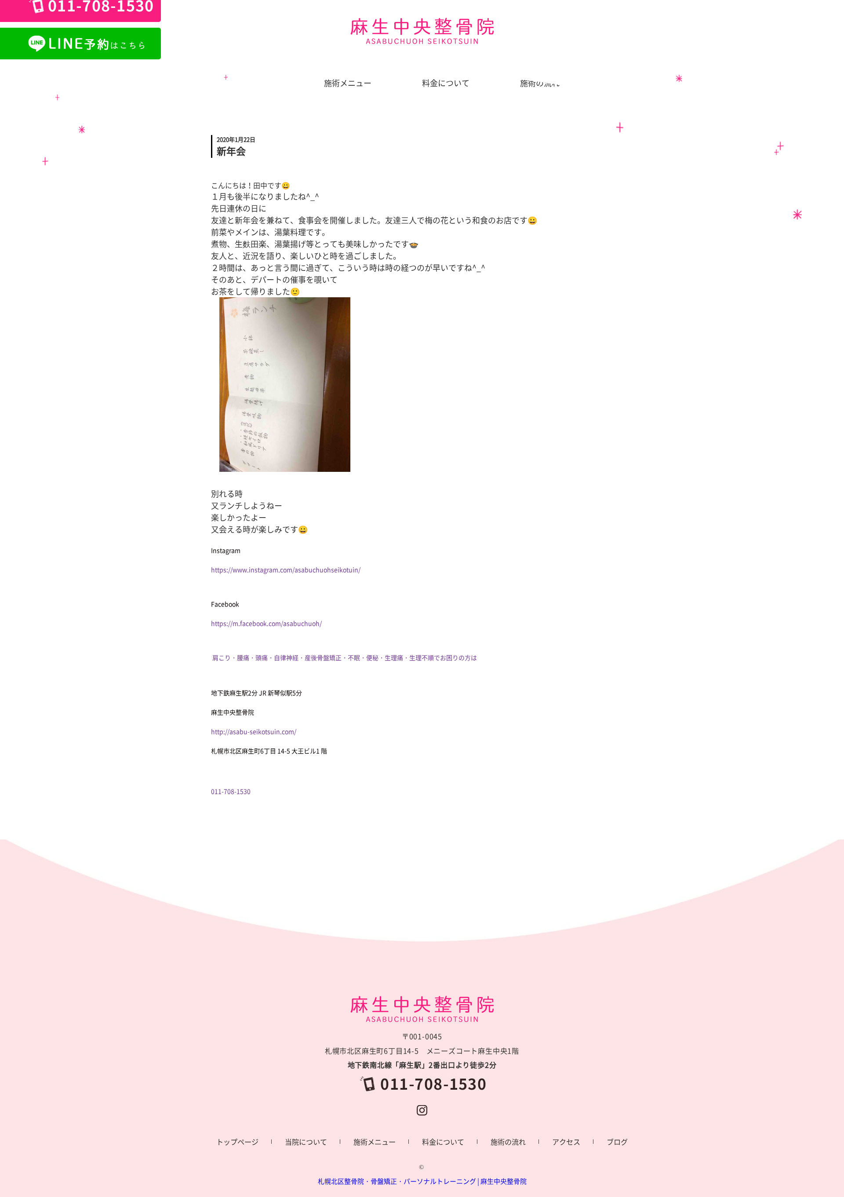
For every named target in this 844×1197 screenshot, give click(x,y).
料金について (443, 1141)
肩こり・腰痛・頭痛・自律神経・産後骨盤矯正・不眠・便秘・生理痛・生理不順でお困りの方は (344, 657)
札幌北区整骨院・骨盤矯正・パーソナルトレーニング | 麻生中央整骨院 (422, 1181)
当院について (306, 1141)
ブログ (617, 1141)
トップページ (237, 1141)
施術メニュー (374, 1141)
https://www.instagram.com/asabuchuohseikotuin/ (285, 569)
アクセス (566, 1141)
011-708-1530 (231, 791)
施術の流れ (508, 1141)
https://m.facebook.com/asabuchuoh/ (266, 623)
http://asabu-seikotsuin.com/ (253, 731)
